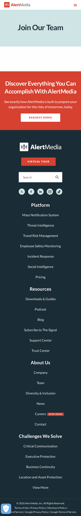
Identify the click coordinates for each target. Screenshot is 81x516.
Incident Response (40, 256)
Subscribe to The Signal (40, 330)
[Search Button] (57, 177)
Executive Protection (40, 456)
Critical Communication (40, 446)
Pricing (40, 277)
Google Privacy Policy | (37, 512)
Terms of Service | (14, 512)
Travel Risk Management (40, 236)
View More (40, 487)
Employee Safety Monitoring (40, 246)
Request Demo (40, 117)
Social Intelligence (40, 267)
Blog (40, 319)
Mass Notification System (40, 215)
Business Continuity (40, 467)
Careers (40, 414)
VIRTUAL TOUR (38, 161)
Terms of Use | (22, 507)
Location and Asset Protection (40, 477)
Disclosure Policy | (57, 507)
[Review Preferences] (6, 509)
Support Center (40, 340)
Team (40, 383)
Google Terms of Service (63, 512)
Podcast (40, 309)
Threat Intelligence (40, 225)
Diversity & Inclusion (40, 393)
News (41, 403)
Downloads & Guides (41, 299)
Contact (40, 424)
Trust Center (41, 350)
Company (41, 372)
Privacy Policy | (38, 507)
